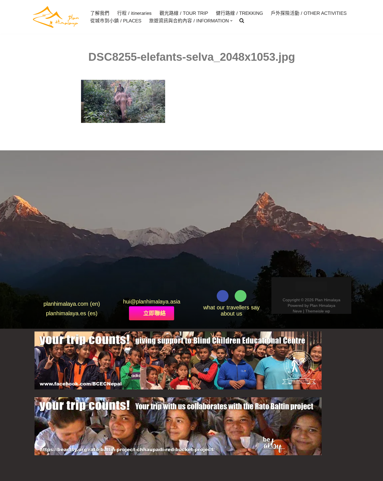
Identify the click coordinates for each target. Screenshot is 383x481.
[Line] (158, 287)
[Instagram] (322, 286)
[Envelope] (133, 287)
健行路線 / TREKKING (239, 13)
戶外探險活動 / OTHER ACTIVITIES (309, 13)
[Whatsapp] (145, 287)
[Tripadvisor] (240, 296)
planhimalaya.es (66, 313)
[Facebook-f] (223, 296)
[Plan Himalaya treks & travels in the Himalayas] (56, 17)
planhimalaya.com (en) (71, 304)
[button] (231, 21)
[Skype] (170, 287)
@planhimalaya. (150, 301)
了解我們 (99, 13)
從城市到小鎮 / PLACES (115, 20)
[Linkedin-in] (311, 286)
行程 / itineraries (134, 13)
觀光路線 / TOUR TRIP (184, 13)
